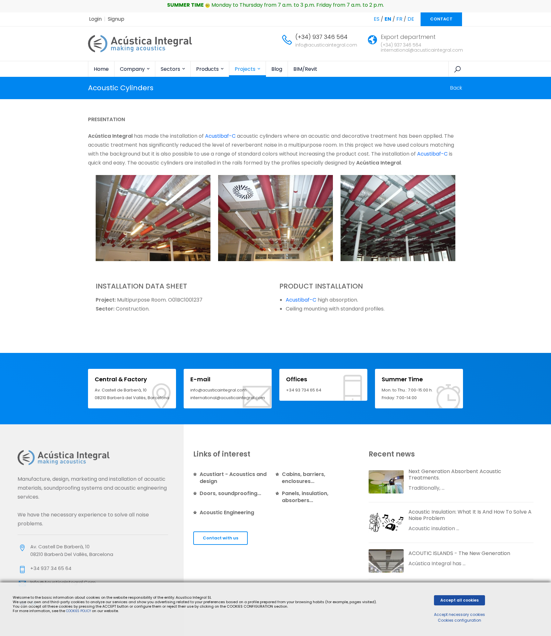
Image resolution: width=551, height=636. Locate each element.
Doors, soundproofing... (230, 493)
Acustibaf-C (220, 136)
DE (411, 19)
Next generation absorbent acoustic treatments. (454, 474)
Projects (246, 69)
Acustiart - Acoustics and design (233, 478)
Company (133, 69)
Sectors (171, 69)
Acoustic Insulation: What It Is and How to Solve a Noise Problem (470, 515)
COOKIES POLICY (79, 611)
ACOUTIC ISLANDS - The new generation (459, 553)
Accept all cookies (459, 600)
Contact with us (220, 538)
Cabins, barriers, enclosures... (303, 478)
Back (456, 87)
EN (388, 19)
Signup (116, 19)
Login (95, 19)
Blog (276, 69)
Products (208, 69)
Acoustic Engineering (227, 512)
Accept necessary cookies (459, 614)
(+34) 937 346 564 (321, 37)
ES (376, 19)
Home (101, 69)
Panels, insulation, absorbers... (305, 497)
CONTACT (441, 19)
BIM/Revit (305, 69)
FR (399, 19)
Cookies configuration (459, 620)
